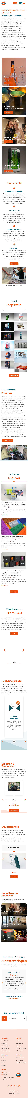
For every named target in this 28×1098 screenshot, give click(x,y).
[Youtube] (14, 1086)
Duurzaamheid (19, 1045)
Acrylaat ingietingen (6, 1051)
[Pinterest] (17, 1086)
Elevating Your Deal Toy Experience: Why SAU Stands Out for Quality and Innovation (13, 503)
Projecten (3, 1060)
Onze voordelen (19, 1043)
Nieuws (3, 1057)
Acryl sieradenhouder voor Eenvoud (13, 924)
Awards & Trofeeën (5, 1045)
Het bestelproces (20, 1051)
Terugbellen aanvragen (21, 1062)
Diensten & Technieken (21, 1048)
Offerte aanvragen (20, 1057)
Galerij (2, 1062)
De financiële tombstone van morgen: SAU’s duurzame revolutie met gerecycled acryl (13, 538)
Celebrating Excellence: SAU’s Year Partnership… (20, 934)
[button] (5, 650)
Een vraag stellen (19, 1060)
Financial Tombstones (6, 1040)
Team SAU (18, 1040)
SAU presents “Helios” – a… (7, 936)
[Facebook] (11, 1086)
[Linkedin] (19, 1086)
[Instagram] (9, 1086)
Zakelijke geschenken (6, 1048)
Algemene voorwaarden (14, 1093)
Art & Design (4, 1043)
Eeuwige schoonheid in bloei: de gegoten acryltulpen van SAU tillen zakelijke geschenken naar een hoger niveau (13, 573)
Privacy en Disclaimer (14, 1096)
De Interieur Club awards (11, 911)
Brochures (3, 1065)
